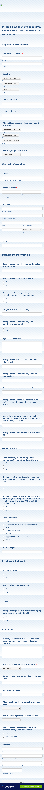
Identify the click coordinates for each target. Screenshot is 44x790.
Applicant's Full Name (13, 54)
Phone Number (10, 187)
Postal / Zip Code (7, 233)
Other (8, 539)
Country (24, 232)
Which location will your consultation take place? (21, 703)
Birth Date (7, 74)
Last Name (5, 67)
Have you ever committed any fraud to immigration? (20, 375)
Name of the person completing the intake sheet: (22, 677)
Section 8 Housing (13, 530)
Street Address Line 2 (9, 218)
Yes (7, 282)
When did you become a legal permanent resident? (21, 124)
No (7, 285)
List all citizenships (11, 111)
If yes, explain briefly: (12, 338)
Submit (22, 782)
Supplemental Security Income (17, 536)
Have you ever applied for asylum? (18, 388)
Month (4, 81)
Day (3, 86)
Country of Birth (10, 99)
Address (6, 204)
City (3, 226)
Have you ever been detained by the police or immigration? (21, 265)
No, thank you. (11, 736)
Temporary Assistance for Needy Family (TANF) (21, 526)
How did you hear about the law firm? (20, 664)
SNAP (8, 521)
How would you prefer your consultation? (21, 716)
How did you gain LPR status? (15, 150)
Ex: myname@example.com (11, 180)
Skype (5, 241)
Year (3, 92)
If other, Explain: (10, 547)
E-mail (5, 173)
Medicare (9, 533)
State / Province (27, 226)
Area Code (5, 197)
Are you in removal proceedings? (17, 310)
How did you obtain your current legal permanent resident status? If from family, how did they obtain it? (22, 418)
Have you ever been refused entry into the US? (21, 433)
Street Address (7, 211)
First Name (5, 61)
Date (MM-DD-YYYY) (11, 690)
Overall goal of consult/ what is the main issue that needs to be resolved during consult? (21, 641)
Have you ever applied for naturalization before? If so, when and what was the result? (20, 401)
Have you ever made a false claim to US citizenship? (20, 360)
